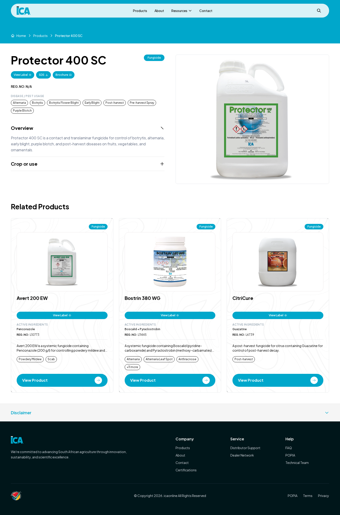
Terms (307, 496)
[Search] (319, 10)
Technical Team (297, 462)
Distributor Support (245, 448)
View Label (21, 74)
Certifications (186, 470)
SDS (41, 74)
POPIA (290, 455)
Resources (179, 11)
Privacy (323, 496)
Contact (205, 11)
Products (140, 11)
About (159, 11)
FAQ (288, 448)
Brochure (62, 74)
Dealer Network (242, 455)
